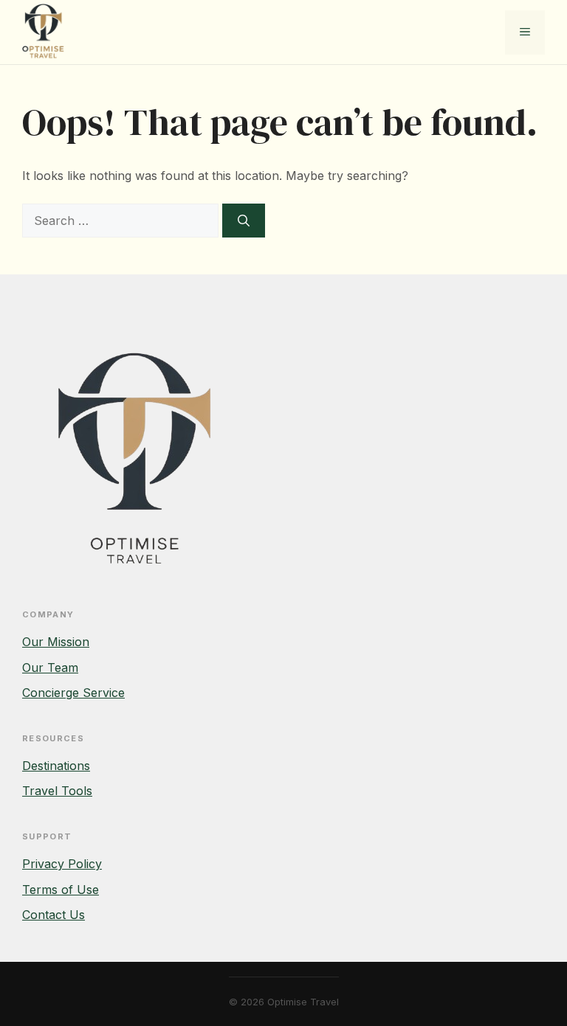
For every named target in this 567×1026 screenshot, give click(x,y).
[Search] (243, 221)
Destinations (56, 765)
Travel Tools (57, 790)
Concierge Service (73, 692)
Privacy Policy (62, 863)
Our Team (50, 667)
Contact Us (53, 914)
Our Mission (55, 641)
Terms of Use (60, 889)
